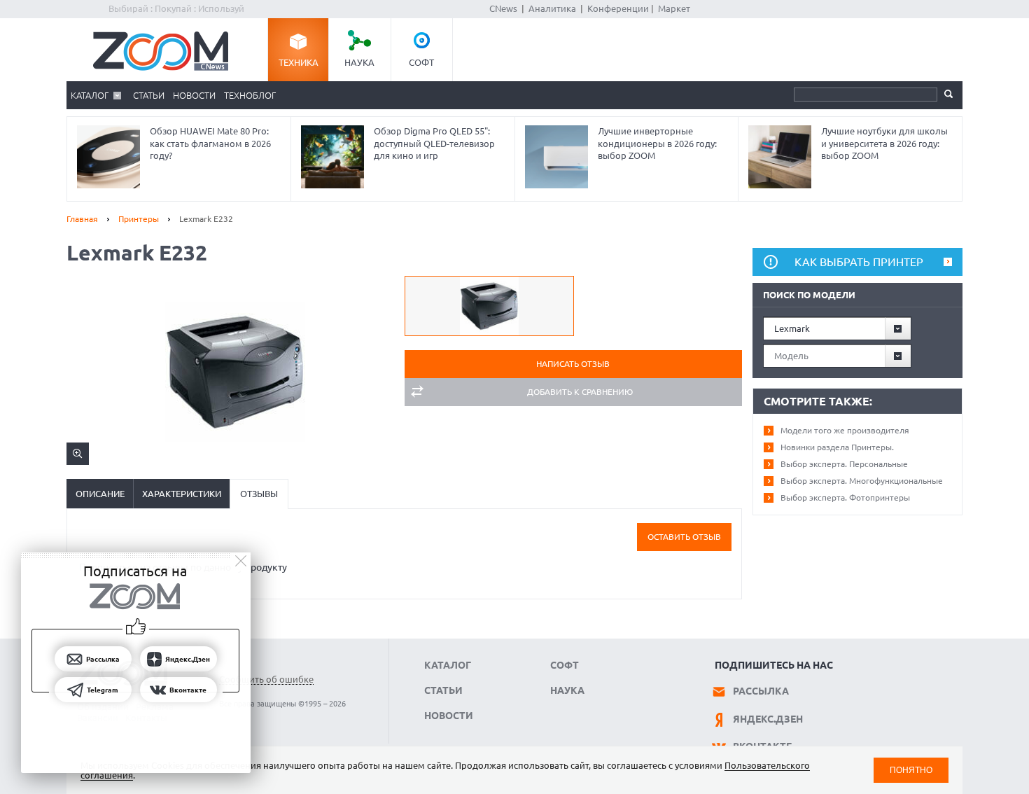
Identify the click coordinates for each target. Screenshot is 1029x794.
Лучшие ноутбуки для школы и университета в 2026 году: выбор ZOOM (884, 143)
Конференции (618, 8)
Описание (100, 494)
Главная (82, 218)
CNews (503, 8)
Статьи (148, 95)
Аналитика (552, 8)
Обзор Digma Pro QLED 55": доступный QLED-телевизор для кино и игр (434, 143)
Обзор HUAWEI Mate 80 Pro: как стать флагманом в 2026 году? (210, 143)
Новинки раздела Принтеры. (837, 447)
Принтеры (138, 218)
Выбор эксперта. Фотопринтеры (845, 497)
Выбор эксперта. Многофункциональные (861, 480)
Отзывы (259, 494)
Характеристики (181, 494)
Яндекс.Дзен (768, 719)
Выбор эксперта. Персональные (844, 463)
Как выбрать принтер (858, 262)
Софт (421, 62)
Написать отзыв (573, 363)
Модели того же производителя (844, 430)
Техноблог (250, 95)
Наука (359, 62)
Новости (194, 95)
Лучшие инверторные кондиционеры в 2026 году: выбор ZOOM (657, 143)
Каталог (89, 95)
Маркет (674, 8)
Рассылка (761, 691)
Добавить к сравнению (580, 391)
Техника (298, 62)
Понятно (911, 769)
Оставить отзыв (684, 536)
